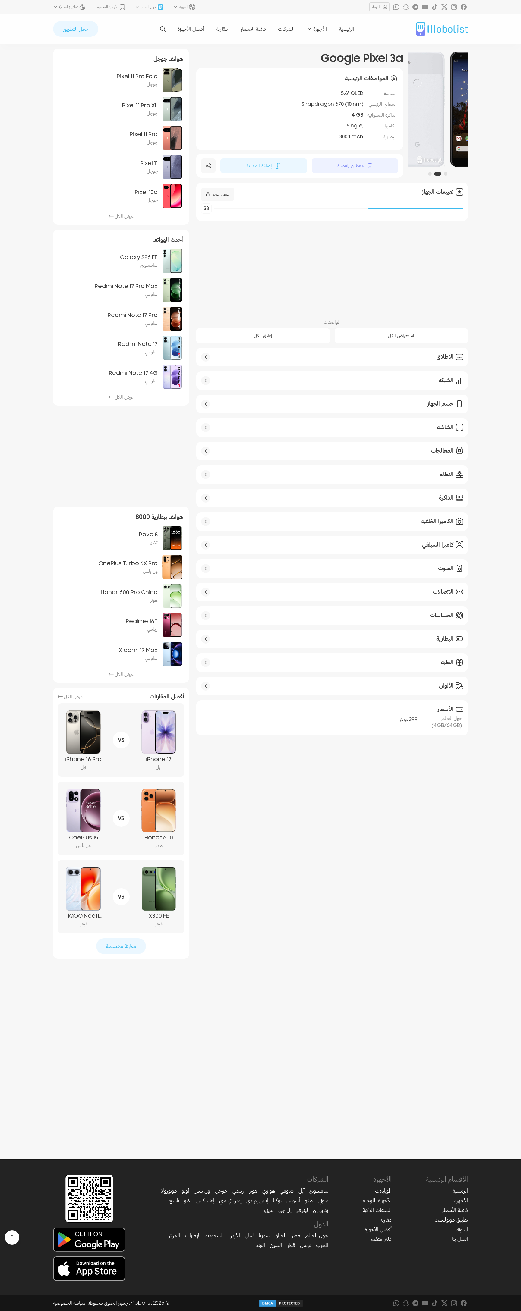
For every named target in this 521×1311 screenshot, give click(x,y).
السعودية (214, 1235)
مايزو (268, 1210)
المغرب (322, 1245)
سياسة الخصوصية (69, 1303)
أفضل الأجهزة (191, 29)
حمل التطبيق (76, 29)
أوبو (185, 1190)
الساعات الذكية (377, 1210)
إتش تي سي (230, 1200)
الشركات (286, 29)
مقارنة (222, 29)
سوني (323, 1200)
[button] (445, 174)
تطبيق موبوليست (451, 1219)
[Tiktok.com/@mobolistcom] (435, 7)
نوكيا (277, 1200)
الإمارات (193, 1235)
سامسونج (318, 1190)
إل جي (285, 1210)
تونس (305, 1245)
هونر (253, 1190)
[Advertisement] (332, 266)
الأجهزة (461, 1200)
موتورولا (169, 1190)
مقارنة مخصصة (121, 946)
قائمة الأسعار (253, 29)
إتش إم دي (257, 1200)
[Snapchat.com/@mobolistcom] (406, 7)
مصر (295, 1235)
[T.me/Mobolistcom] (415, 7)
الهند (260, 1245)
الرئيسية (346, 29)
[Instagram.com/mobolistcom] (454, 7)
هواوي (268, 1190)
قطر (291, 1245)
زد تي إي (320, 1210)
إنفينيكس (205, 1200)
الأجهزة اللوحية (377, 1200)
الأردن (234, 1235)
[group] (438, 109)
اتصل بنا (460, 1239)
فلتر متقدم (381, 1239)
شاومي (287, 1190)
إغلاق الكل (263, 336)
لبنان (249, 1235)
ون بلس (202, 1190)
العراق (280, 1235)
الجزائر (174, 1235)
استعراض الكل (401, 336)
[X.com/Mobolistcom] (444, 7)
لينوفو (302, 1210)
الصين (276, 1245)
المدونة (376, 6)
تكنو (187, 1200)
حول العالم (316, 1235)
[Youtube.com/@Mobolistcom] (425, 7)
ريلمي (238, 1190)
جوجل (221, 1190)
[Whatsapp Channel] (396, 7)
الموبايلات (383, 1190)
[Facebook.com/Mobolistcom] (463, 7)
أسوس (293, 1200)
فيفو (309, 1200)
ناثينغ (174, 1200)
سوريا (264, 1235)
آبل (301, 1190)
